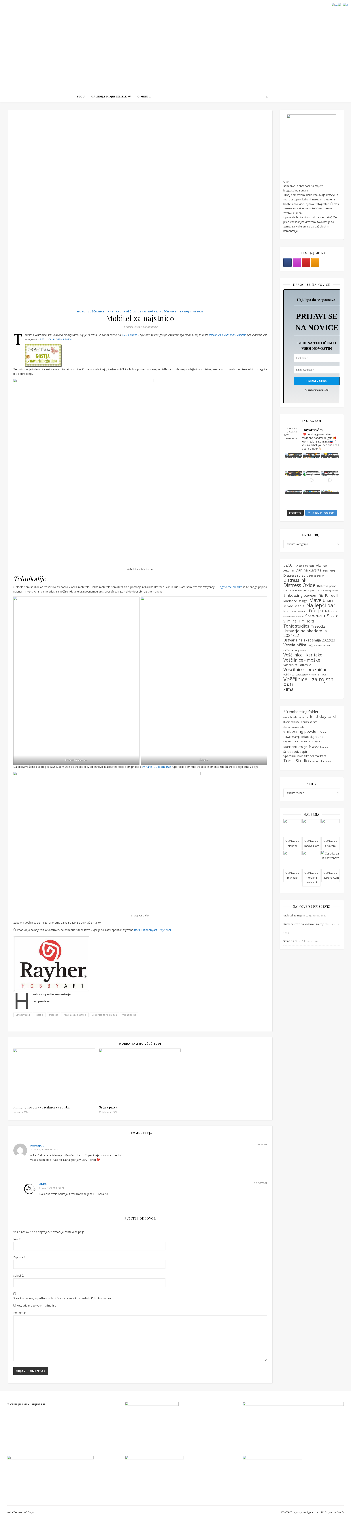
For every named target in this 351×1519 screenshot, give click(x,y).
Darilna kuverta (309, 570)
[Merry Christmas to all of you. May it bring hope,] (311, 480)
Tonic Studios (297, 760)
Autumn (288, 570)
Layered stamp (291, 741)
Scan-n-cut (315, 616)
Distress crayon (315, 575)
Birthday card (23, 1014)
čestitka (39, 1014)
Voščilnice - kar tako (105, 311)
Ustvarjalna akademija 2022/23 (309, 640)
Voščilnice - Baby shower (295, 650)
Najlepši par (320, 605)
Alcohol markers (305, 565)
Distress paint (326, 586)
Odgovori (260, 1144)
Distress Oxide (299, 585)
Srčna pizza (108, 1107)
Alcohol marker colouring (295, 717)
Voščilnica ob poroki (319, 645)
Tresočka (318, 626)
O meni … (144, 96)
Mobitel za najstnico (295, 915)
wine (328, 761)
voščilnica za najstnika (75, 1014)
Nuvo (314, 746)
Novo (81, 311)
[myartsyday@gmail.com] (306, 262)
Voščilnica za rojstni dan (104, 1014)
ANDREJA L (37, 1145)
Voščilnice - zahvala (318, 674)
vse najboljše (129, 1014)
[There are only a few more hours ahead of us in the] (293, 480)
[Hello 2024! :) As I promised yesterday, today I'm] (330, 461)
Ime (16, 1239)
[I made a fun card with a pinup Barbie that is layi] (330, 480)
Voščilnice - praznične (305, 669)
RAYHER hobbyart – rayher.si (152, 930)
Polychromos (329, 611)
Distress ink (294, 580)
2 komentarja (150, 327)
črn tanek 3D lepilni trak (156, 766)
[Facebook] (287, 262)
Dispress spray (294, 575)
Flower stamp (291, 736)
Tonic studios (296, 626)
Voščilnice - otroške (140, 311)
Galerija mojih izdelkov (111, 96)
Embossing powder (300, 595)
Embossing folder (329, 590)
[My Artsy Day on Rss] (315, 262)
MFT (330, 601)
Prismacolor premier (293, 616)
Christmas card (309, 722)
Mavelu (317, 600)
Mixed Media (294, 606)
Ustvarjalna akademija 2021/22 (305, 633)
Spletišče (18, 1275)
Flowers (323, 732)
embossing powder (300, 731)
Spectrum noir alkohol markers (304, 756)
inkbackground (312, 736)
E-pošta (19, 1257)
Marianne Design (295, 601)
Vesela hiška (294, 645)
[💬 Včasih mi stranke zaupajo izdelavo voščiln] (293, 498)
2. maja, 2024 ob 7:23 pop (52, 1188)
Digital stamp (329, 570)
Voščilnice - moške (301, 660)
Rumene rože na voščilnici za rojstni (41, 1107)
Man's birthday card (311, 741)
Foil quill (331, 595)
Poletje (315, 611)
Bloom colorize (291, 722)
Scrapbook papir (295, 751)
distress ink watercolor (294, 727)
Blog (81, 96)
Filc (320, 595)
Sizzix (332, 616)
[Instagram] (297, 262)
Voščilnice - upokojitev (295, 674)
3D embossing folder (300, 712)
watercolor (318, 761)
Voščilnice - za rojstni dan (181, 311)
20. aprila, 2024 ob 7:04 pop (44, 1149)
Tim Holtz (306, 621)
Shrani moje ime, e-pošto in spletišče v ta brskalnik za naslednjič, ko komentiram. (63, 1298)
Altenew (321, 565)
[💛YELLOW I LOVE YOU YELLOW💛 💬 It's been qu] (293, 461)
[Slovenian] (345, 5)
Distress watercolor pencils (301, 590)
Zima (288, 689)
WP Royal (29, 1512)
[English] (335, 5)
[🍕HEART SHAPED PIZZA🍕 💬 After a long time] (311, 461)
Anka (43, 1184)
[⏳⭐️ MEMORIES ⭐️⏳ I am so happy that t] (330, 498)
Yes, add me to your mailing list (36, 1305)
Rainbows (324, 747)
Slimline (290, 621)
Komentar (19, 1312)
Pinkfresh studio (299, 611)
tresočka (53, 1014)
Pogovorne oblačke (230, 587)
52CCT (289, 565)
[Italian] (340, 5)
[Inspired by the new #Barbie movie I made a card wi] (311, 498)
